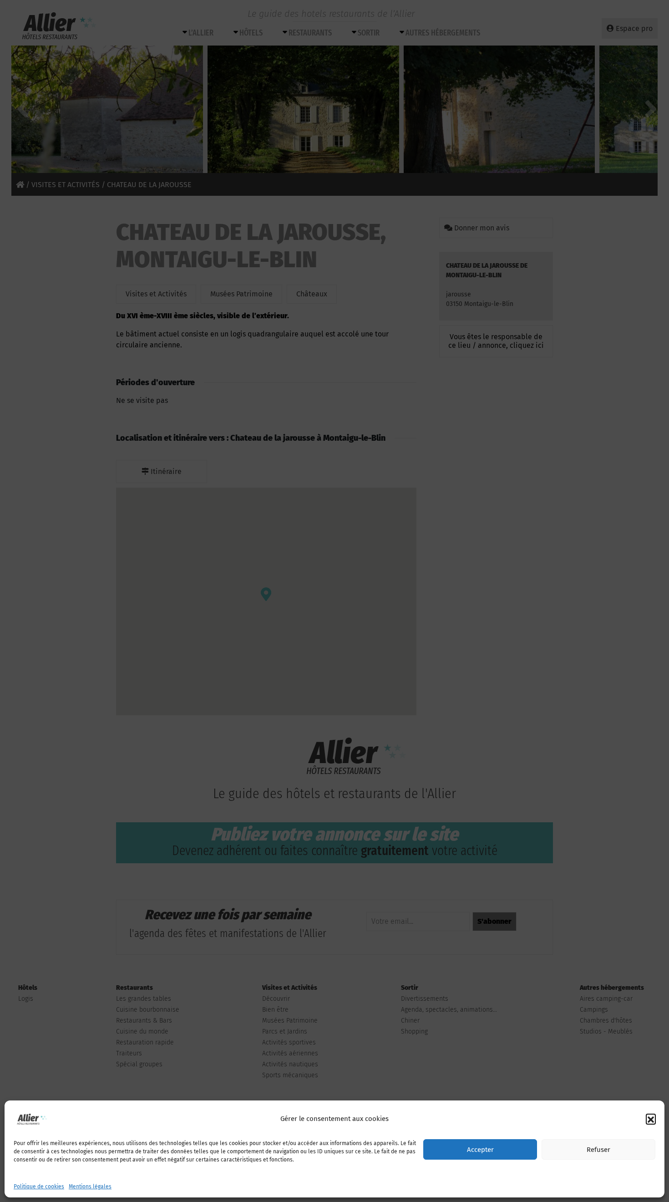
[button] (650, 1118)
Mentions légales (90, 1186)
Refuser (598, 1150)
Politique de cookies (39, 1186)
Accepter (480, 1150)
